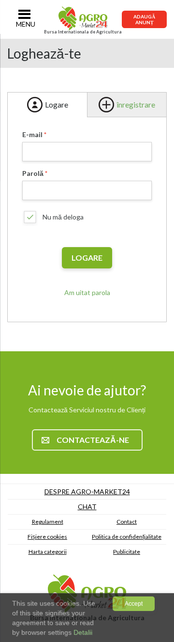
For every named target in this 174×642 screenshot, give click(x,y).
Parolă (33, 173)
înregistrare (135, 104)
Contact (126, 521)
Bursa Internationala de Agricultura (83, 31)
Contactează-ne (93, 439)
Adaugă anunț (144, 19)
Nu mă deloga (63, 217)
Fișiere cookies (47, 536)
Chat (87, 506)
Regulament (47, 521)
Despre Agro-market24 (87, 491)
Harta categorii (48, 551)
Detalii (82, 632)
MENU (25, 24)
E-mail (32, 134)
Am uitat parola (87, 292)
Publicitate (126, 551)
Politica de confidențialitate (126, 536)
